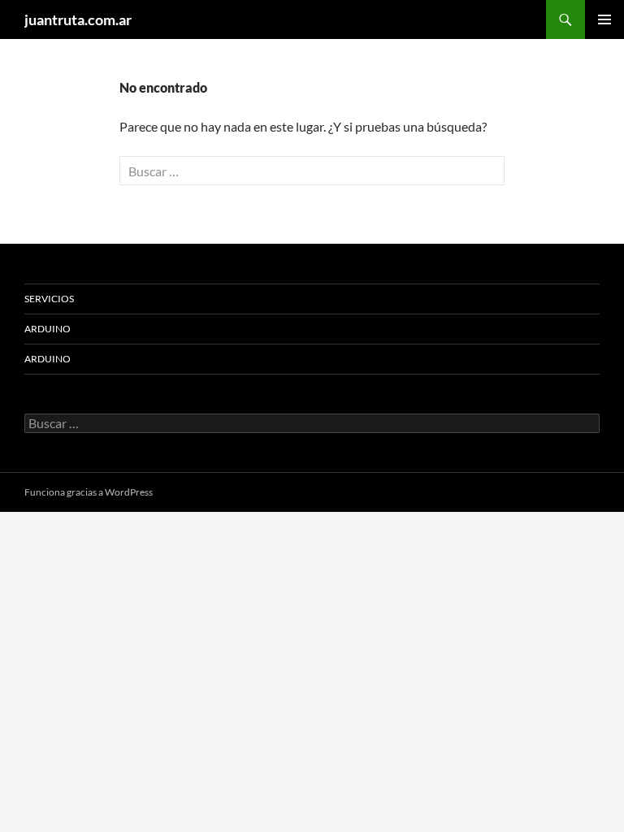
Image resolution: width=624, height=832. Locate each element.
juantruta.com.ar (78, 19)
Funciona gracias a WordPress (88, 492)
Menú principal (604, 19)
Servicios (49, 298)
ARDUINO (47, 329)
